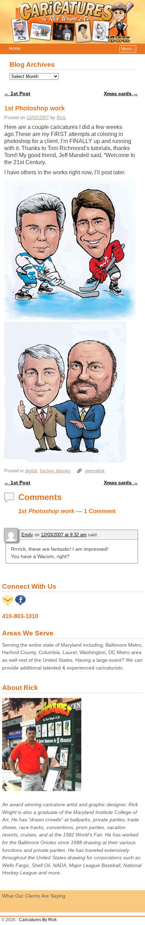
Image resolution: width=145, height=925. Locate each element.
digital (31, 470)
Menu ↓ (128, 48)
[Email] (7, 604)
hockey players (55, 470)
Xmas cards (121, 93)
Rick (61, 117)
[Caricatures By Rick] (72, 22)
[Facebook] (20, 604)
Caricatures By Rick (38, 919)
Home (14, 48)
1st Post (17, 93)
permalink (95, 470)
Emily (27, 534)
